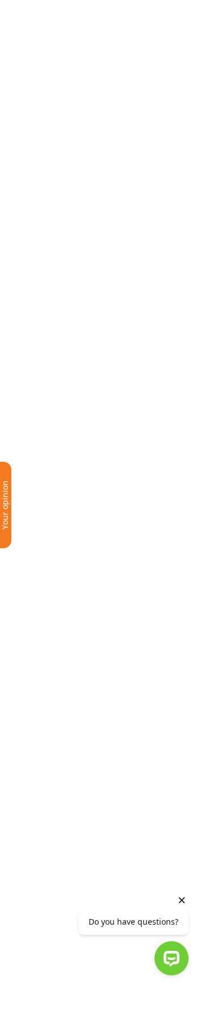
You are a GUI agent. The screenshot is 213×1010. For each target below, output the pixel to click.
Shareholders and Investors (93, 320)
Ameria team (61, 683)
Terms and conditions (106, 89)
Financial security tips (80, 623)
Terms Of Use (69, 986)
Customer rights (69, 529)
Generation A (62, 739)
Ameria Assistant (70, 357)
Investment (99, 10)
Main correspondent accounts (99, 510)
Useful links (59, 604)
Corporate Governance (83, 264)
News (46, 417)
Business (70, 10)
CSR (42, 435)
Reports (51, 189)
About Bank (59, 151)
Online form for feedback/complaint (112, 548)
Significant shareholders (86, 282)
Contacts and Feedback (84, 339)
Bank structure (66, 376)
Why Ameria (60, 702)
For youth (55, 720)
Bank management (75, 245)
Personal (43, 10)
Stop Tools (56, 642)
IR (150, 42)
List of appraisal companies (93, 585)
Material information (79, 207)
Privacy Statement (133, 986)
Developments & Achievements (101, 170)
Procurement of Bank (80, 473)
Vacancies (55, 758)
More (45, 454)
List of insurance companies (94, 567)
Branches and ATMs (76, 301)
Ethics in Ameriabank (79, 226)
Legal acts (55, 492)
